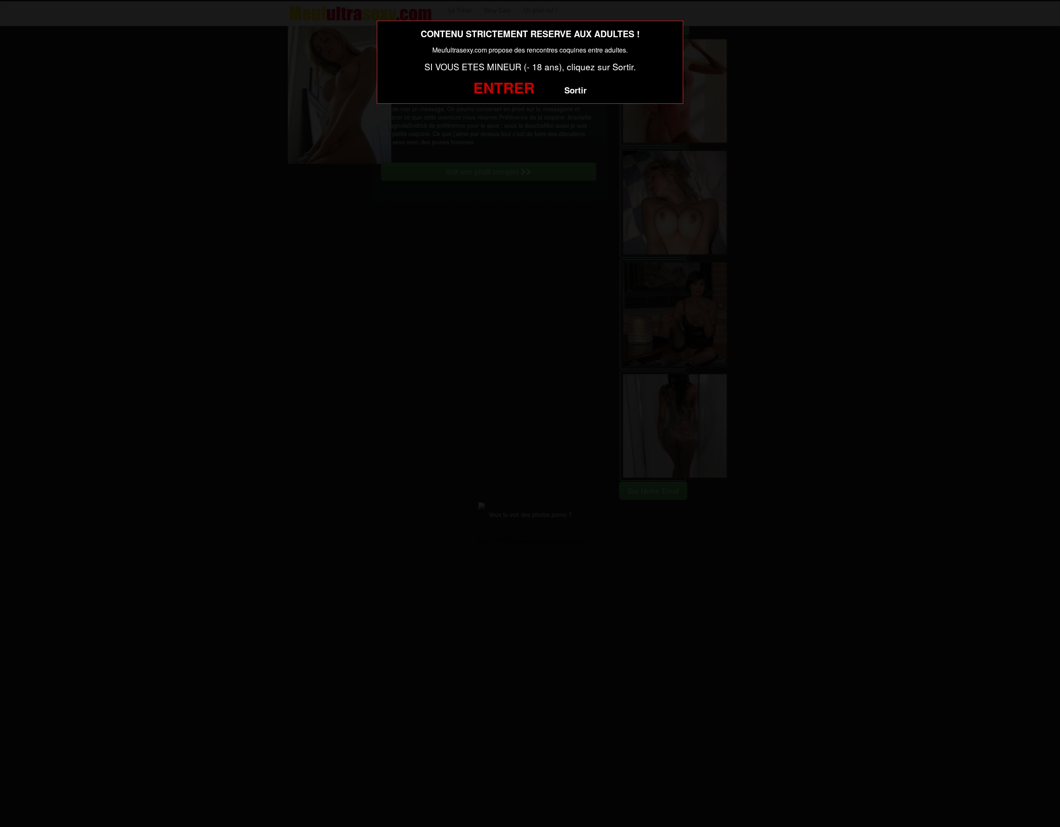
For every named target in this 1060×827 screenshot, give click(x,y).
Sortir (575, 90)
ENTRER (504, 87)
